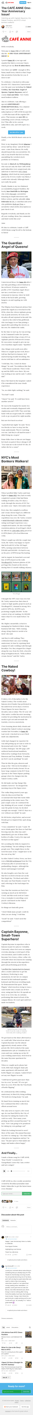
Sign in (29, 2)
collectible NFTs (18, 531)
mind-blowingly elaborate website (16, 520)
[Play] (4, 1171)
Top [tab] (3, 1327)
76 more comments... (7, 1318)
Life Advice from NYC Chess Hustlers (11, 1333)
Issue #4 (22, 282)
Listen (29, 27)
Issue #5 (24, 731)
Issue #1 (11, 60)
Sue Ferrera (8, 1266)
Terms (22, 1400)
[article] (16, 1337)
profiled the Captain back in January (16, 969)
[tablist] (9, 1220)
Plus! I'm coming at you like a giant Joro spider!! (12, 1353)
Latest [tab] (8, 1327)
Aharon (27, 144)
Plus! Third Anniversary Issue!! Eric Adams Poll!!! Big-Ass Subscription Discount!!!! (11, 1368)
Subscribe (23, 2)
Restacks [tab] (13, 1220)
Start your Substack (12, 1407)
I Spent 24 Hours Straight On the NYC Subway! (12, 1364)
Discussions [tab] (15, 1327)
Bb (6, 1237)
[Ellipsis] (30, 1236)
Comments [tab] (5, 1220)
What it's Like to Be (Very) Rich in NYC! (11, 1348)
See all (5, 1377)
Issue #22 (13, 495)
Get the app (25, 1407)
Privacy (17, 1400)
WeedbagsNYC (7, 562)
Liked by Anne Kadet (12, 1239)
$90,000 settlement (13, 861)
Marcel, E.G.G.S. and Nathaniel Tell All (11, 1338)
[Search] (30, 1327)
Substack (7, 1411)
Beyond (13, 194)
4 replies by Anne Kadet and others (17, 1260)
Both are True (18, 204)
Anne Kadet (9, 25)
